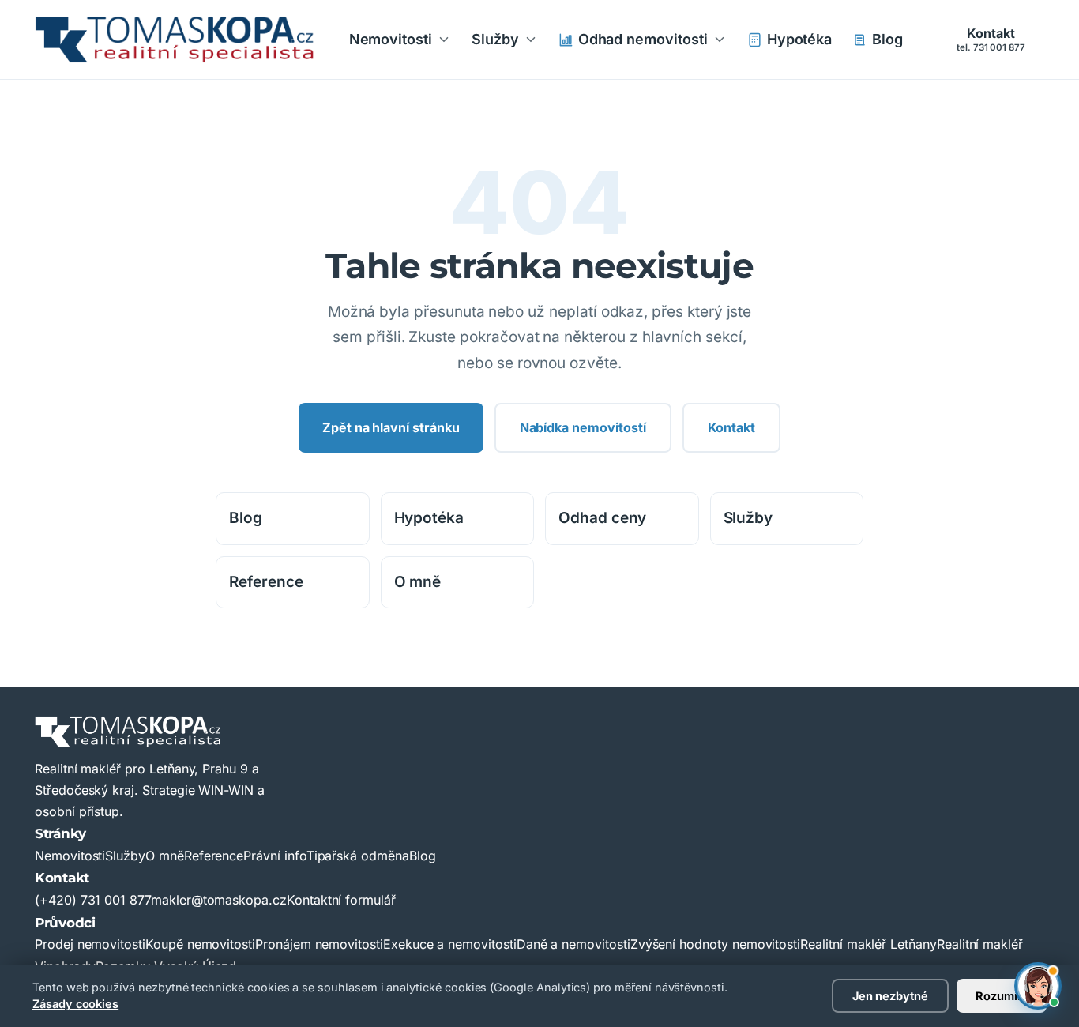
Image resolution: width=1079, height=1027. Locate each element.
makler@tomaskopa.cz (219, 900)
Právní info (274, 855)
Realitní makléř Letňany (868, 944)
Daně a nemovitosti (573, 944)
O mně (418, 582)
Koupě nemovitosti (200, 944)
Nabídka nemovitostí (583, 427)
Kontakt (991, 38)
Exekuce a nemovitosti (450, 944)
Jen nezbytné (890, 996)
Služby (495, 39)
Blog (887, 39)
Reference (266, 582)
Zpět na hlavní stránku (391, 427)
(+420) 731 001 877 (93, 900)
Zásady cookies (75, 1003)
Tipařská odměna (357, 855)
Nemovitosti (390, 39)
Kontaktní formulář (341, 900)
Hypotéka (800, 39)
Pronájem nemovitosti (319, 944)
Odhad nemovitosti (643, 39)
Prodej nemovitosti (90, 944)
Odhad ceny (602, 518)
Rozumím (1002, 996)
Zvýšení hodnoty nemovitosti (715, 944)
